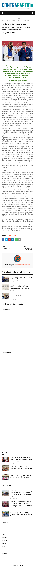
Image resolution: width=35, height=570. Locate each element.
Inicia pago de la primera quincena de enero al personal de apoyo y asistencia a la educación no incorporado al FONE (21, 286)
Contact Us (22, 563)
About (16, 563)
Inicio (3, 19)
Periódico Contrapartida (9, 36)
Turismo (4, 556)
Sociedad (4, 553)
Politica (4, 547)
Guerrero (7, 19)
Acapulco (4, 528)
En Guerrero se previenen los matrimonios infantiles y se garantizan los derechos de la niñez (21, 468)
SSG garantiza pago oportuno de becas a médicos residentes (21, 278)
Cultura (4, 534)
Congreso (5, 531)
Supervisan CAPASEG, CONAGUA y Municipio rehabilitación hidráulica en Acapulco (21, 514)
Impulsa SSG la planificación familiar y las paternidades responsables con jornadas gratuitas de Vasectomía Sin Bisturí (21, 493)
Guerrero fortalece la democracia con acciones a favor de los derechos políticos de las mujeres (21, 477)
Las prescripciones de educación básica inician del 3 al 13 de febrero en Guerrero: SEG (21, 295)
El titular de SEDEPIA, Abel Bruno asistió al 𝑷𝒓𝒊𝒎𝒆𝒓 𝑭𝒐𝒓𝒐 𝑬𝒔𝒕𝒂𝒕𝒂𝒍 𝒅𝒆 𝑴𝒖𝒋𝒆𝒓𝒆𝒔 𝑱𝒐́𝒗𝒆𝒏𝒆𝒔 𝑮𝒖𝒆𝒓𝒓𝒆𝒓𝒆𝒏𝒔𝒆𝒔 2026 (21, 459)
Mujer (4, 543)
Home (11, 563)
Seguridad (5, 550)
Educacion (10, 235)
